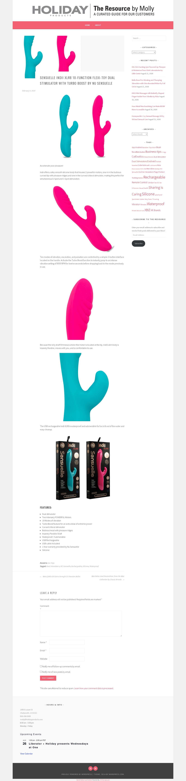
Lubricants (153, 165)
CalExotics (138, 156)
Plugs (156, 172)
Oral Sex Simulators (145, 172)
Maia (159, 165)
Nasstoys (157, 169)
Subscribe (138, 243)
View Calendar (26, 753)
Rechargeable (76, 566)
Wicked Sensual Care (138, 210)
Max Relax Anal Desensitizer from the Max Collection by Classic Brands (108, 578)
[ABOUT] (90, 768)
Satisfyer (151, 182)
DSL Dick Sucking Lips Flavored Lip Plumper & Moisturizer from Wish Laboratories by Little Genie (148, 70)
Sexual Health (143, 188)
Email (43, 650)
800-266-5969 (25, 716)
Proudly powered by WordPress (77, 774)
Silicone (86, 566)
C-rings (164, 152)
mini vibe (143, 169)
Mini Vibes (150, 169)
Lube (140, 165)
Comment (44, 608)
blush (154, 147)
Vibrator (136, 204)
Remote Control (139, 182)
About (98, 25)
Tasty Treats (148, 199)
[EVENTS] (95, 768)
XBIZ (147, 210)
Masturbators (136, 169)
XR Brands (156, 210)
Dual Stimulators (53, 566)
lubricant (146, 165)
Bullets (142, 152)
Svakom (142, 199)
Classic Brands (148, 157)
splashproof (158, 195)
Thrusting (155, 199)
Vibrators (143, 204)
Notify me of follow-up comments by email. (61, 666)
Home (87, 25)
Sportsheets (135, 199)
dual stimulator (159, 156)
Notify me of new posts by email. (56, 671)
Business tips (153, 151)
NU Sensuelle (65, 566)
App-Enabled (137, 147)
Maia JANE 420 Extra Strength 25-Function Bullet (61, 577)
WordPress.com (116, 774)
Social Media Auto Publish (84, 780)
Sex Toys (51, 563)
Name (43, 642)
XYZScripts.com (105, 780)
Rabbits (140, 178)
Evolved (151, 161)
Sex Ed (156, 182)
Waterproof (94, 566)
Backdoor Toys (147, 147)
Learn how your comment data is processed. (94, 688)
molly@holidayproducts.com (31, 719)
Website (43, 658)
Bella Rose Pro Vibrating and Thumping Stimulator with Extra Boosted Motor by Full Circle (148, 83)
